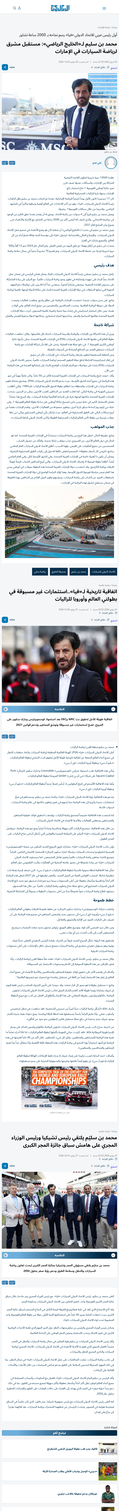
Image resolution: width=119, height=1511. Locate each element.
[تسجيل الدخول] (17, 8)
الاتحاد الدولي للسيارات (103, 571)
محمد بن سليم (79, 571)
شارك (12, 67)
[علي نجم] (111, 163)
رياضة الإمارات (103, 27)
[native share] (5, 67)
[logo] (61, 8)
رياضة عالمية (104, 585)
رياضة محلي (40, 571)
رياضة (114, 27)
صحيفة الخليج (59, 571)
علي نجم (97, 163)
